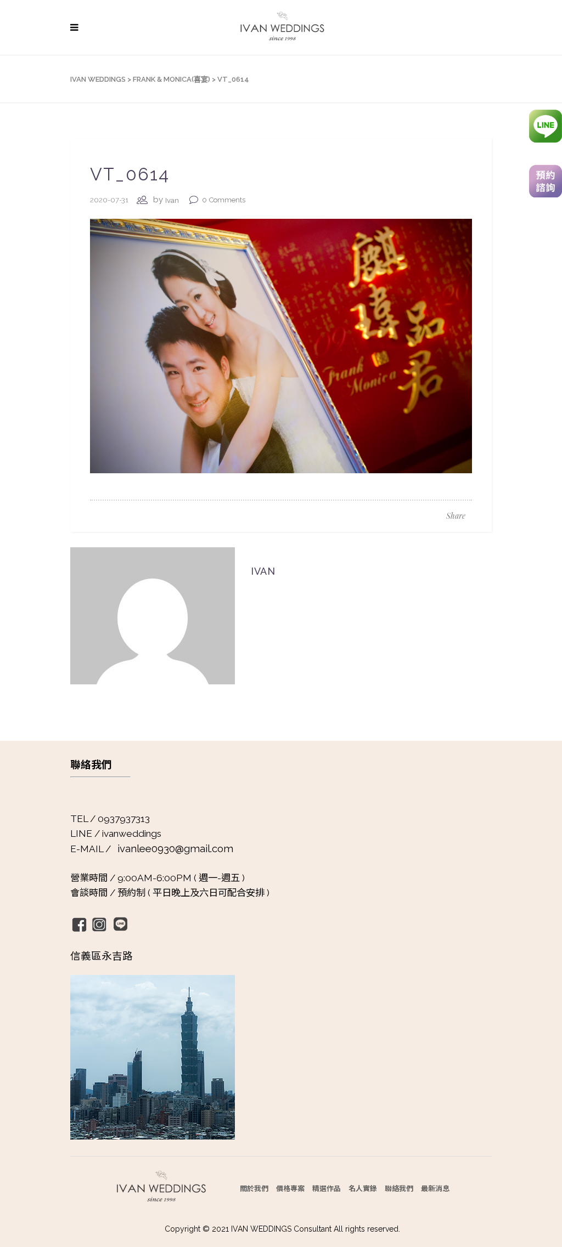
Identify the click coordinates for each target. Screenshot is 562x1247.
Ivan (172, 200)
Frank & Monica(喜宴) (171, 79)
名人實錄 (363, 1188)
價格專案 (290, 1188)
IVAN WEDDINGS (98, 79)
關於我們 (254, 1188)
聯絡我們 (399, 1188)
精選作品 (326, 1188)
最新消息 (435, 1188)
